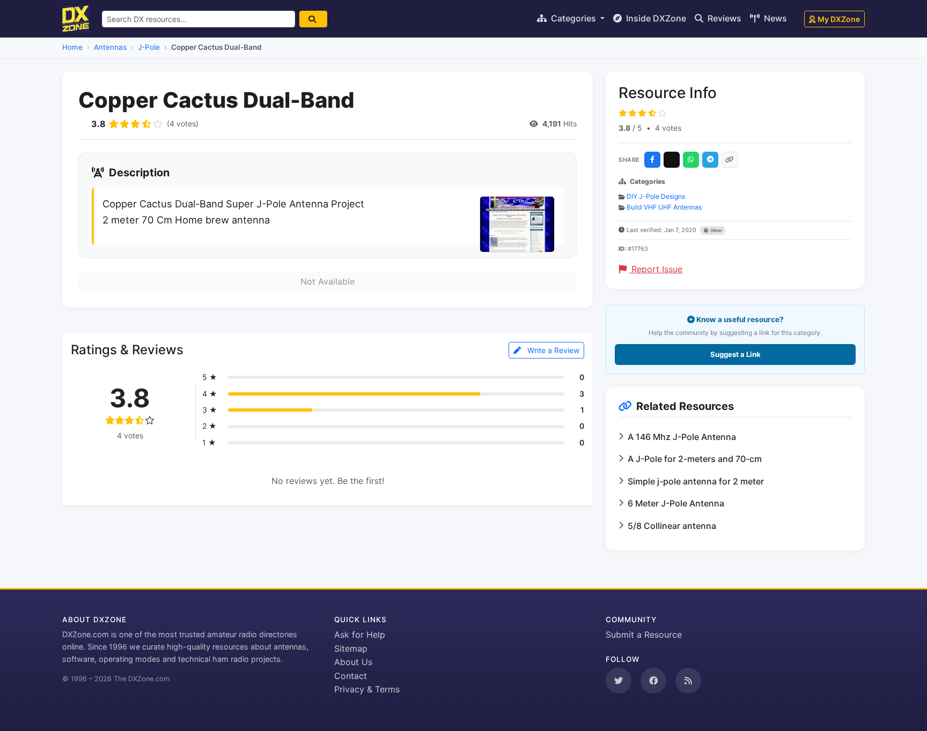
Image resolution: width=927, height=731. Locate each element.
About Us (353, 662)
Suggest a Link (735, 354)
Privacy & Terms (367, 689)
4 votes (668, 127)
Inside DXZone (655, 18)
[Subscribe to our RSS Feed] (688, 680)
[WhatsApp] (691, 160)
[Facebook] (652, 160)
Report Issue (655, 269)
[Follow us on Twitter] (618, 680)
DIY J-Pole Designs (656, 196)
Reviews (723, 18)
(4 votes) (182, 123)
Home (72, 47)
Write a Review (552, 350)
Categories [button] (573, 18)
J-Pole (149, 47)
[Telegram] (710, 160)
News (774, 18)
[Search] (313, 19)
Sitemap (350, 648)
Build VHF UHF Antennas (664, 207)
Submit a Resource (644, 634)
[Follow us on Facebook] (653, 680)
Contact (350, 675)
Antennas (110, 47)
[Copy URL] (730, 160)
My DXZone (839, 19)
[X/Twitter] (672, 160)
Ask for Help (359, 634)
